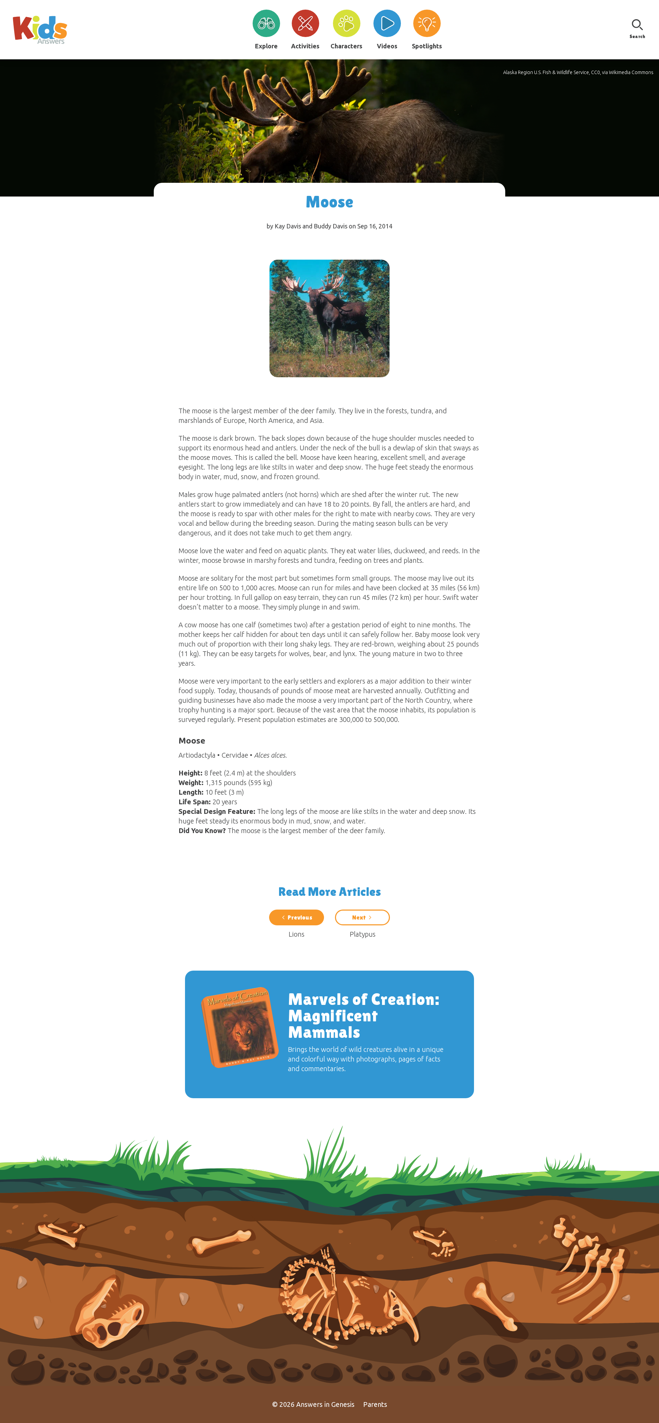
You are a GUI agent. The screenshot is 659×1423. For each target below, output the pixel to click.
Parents (375, 1404)
